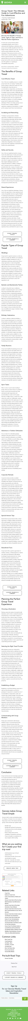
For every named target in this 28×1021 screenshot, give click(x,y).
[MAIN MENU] (25, 2)
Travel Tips (7, 893)
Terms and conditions (14, 1013)
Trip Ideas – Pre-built (9, 944)
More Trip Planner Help (10, 948)
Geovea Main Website (9, 951)
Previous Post (14, 963)
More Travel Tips (8, 939)
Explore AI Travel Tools (10, 894)
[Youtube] (20, 1018)
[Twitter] (10, 1018)
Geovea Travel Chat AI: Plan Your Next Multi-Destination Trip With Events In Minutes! (13, 902)
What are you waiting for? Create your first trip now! (12, 847)
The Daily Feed (8, 946)
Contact (14, 1016)
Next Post (14, 966)
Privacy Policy (14, 1012)
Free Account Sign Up (9, 949)
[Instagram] (18, 1018)
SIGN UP (25, 999)
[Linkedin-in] (12, 1018)
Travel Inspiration (8, 941)
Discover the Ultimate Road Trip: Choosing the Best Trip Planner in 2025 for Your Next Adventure (13, 922)
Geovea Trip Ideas (9, 958)
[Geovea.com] (6, 2)
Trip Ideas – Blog (8, 942)
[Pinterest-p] (15, 1018)
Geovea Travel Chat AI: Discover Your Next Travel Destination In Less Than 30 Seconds (13, 910)
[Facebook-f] (7, 1018)
